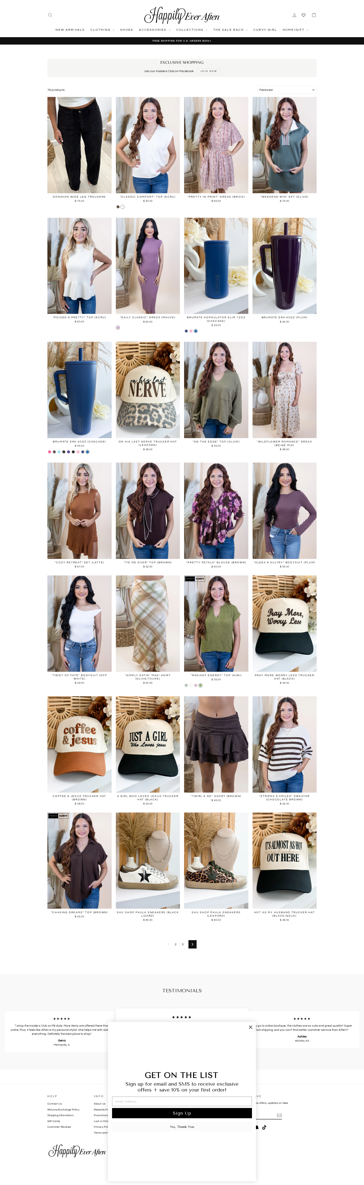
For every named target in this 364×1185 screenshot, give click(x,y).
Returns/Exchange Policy (63, 1109)
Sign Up (182, 1113)
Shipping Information (60, 1115)
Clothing (101, 29)
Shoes (126, 29)
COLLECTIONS (190, 29)
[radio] (118, 207)
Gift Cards (53, 1121)
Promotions (101, 1115)
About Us (99, 1103)
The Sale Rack (229, 29)
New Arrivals (70, 29)
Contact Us (54, 1103)
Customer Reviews (59, 1127)
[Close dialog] (250, 1027)
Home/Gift (294, 29)
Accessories (153, 29)
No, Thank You (182, 1127)
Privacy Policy (103, 1127)
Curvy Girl (265, 29)
